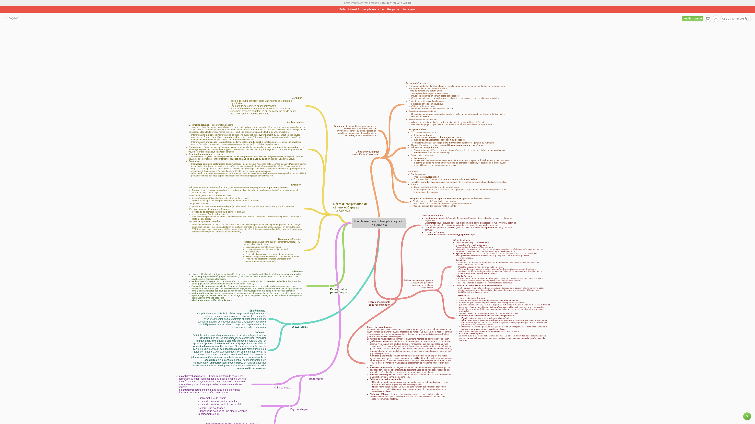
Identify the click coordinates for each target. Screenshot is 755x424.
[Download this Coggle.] (716, 12)
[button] (747, 416)
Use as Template (733, 12)
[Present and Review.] (708, 12)
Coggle (407, 3)
